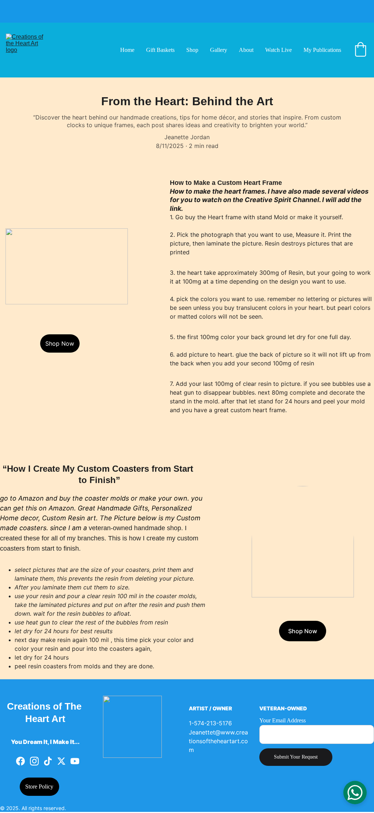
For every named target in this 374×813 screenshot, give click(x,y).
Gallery (218, 50)
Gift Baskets (160, 50)
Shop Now (59, 343)
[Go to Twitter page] (61, 761)
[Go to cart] (360, 50)
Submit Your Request (296, 757)
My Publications (322, 50)
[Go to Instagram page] (34, 761)
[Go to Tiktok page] (47, 761)
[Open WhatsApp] (355, 792)
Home (127, 50)
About (246, 50)
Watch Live (278, 50)
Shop (192, 50)
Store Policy (39, 786)
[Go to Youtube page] (74, 761)
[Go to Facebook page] (20, 761)
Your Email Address (282, 720)
